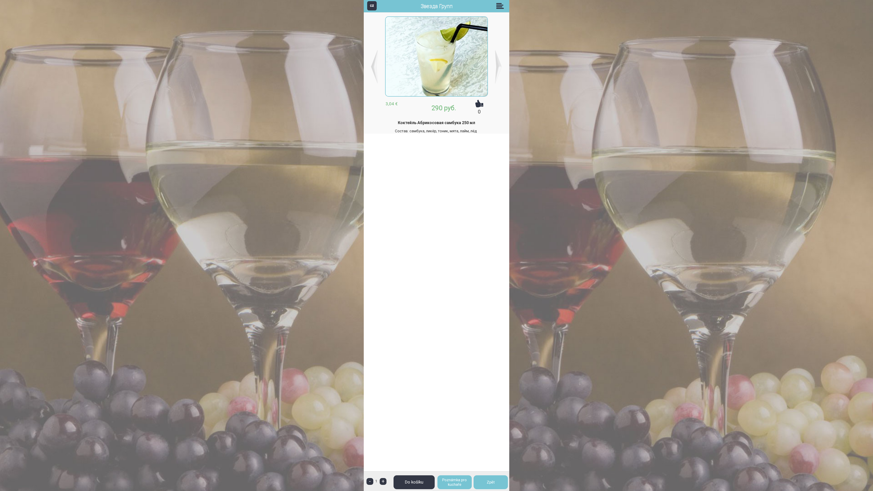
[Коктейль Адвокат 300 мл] (374, 66)
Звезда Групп (437, 6)
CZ (372, 5)
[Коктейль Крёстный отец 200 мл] (498, 66)
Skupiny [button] (501, 6)
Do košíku (414, 482)
